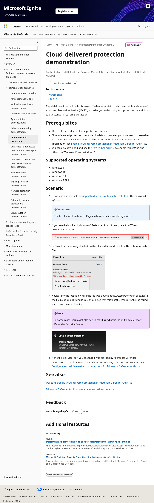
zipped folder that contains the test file (104, 196)
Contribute (56, 496)
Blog (43, 496)
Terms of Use (116, 496)
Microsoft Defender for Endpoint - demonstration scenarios (80, 389)
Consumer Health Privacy (91, 496)
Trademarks (132, 496)
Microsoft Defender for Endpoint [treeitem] (17, 56)
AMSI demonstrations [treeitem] (22, 98)
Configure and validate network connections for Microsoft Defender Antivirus (96, 366)
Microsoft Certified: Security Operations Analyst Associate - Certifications (84, 457)
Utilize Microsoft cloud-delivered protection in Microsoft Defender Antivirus (89, 382)
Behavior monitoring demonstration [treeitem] (21, 130)
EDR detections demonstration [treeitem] (18, 174)
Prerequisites (55, 94)
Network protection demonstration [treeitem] (20, 192)
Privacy (69, 496)
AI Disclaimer (9, 496)
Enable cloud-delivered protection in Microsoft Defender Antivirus (108, 143)
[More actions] (146, 45)
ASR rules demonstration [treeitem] (23, 113)
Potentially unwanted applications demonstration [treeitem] (21, 204)
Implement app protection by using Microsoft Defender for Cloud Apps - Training (88, 441)
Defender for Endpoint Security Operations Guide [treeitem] (21, 233)
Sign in (146, 26)
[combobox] (21, 48)
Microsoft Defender (65, 44)
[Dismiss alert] (148, 6)
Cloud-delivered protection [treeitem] (19, 139)
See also (52, 98)
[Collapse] (37, 42)
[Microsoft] (6, 26)
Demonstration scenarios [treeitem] (23, 93)
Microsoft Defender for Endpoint (95, 44)
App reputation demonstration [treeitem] (18, 121)
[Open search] (139, 26)
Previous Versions (28, 496)
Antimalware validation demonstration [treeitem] (22, 106)
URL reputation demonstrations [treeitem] (19, 214)
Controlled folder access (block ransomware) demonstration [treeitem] (23, 163)
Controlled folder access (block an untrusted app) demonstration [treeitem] (23, 150)
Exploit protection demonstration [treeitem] (20, 183)
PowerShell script (102, 148)
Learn (49, 44)
